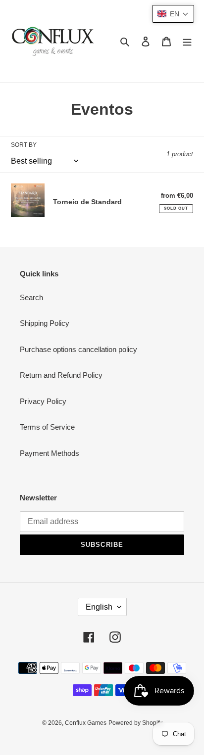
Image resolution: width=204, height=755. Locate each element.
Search (31, 297)
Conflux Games (85, 722)
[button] (173, 13)
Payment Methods (49, 453)
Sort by (24, 144)
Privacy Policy (43, 401)
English (99, 607)
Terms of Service (47, 427)
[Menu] (187, 41)
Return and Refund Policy (61, 375)
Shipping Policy (44, 323)
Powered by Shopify (135, 722)
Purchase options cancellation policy (78, 349)
